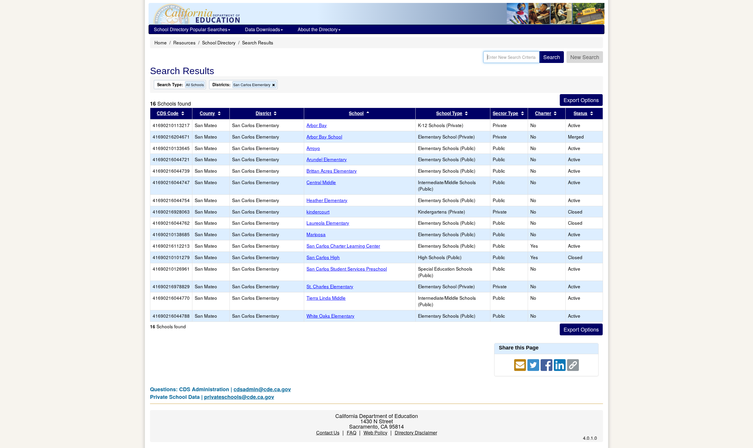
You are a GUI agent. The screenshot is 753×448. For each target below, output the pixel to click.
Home (160, 42)
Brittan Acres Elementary (331, 170)
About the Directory (318, 29)
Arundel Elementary (326, 159)
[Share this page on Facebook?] (547, 364)
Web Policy (375, 432)
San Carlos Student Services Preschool (346, 268)
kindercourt (317, 211)
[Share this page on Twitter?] (534, 364)
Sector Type (505, 113)
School (356, 113)
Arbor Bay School (324, 136)
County (207, 113)
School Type (449, 113)
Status (580, 113)
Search (551, 57)
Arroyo (313, 148)
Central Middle (321, 182)
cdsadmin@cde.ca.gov (262, 389)
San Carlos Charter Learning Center (343, 245)
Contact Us (327, 432)
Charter (543, 113)
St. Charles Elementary (329, 286)
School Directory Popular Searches (190, 29)
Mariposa (316, 234)
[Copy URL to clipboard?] (573, 364)
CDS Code (168, 113)
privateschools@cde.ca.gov (239, 397)
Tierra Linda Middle (326, 297)
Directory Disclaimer (416, 432)
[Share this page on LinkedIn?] (560, 364)
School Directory (219, 42)
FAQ (351, 432)
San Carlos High (323, 257)
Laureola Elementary (327, 222)
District (263, 113)
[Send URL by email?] (520, 364)
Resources (184, 42)
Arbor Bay (316, 125)
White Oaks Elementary (330, 315)
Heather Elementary (326, 200)
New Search (584, 57)
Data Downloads (262, 29)
